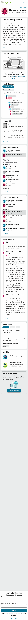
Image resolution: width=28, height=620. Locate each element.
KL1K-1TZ (24, 12)
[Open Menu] (26, 2)
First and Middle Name (6, 597)
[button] (14, 126)
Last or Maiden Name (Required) (9, 603)
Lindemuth (5, 346)
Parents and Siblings (8, 90)
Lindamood (6, 327)
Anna (18, 327)
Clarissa (13, 327)
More (4, 47)
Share (24, 7)
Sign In (13, 76)
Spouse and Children (8, 86)
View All (5, 141)
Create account (14, 391)
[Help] (23, 2)
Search (14, 610)
